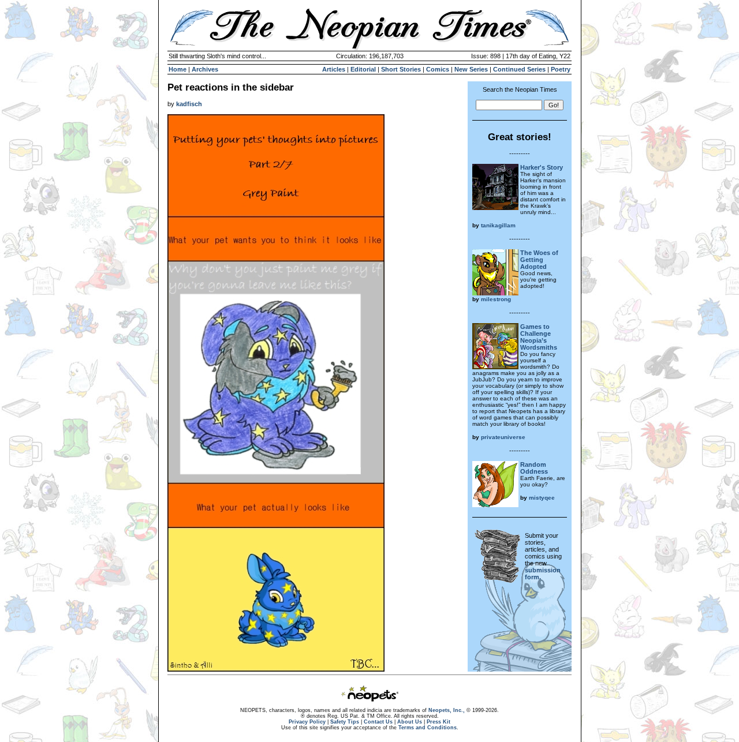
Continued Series (519, 69)
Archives (205, 69)
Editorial (363, 69)
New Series (471, 69)
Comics (437, 69)
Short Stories (401, 69)
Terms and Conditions (427, 727)
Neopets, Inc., (446, 710)
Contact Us (378, 722)
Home (177, 69)
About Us (409, 722)
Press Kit (438, 722)
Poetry (560, 69)
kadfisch (189, 103)
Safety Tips (344, 722)
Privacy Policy (307, 722)
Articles (333, 69)
